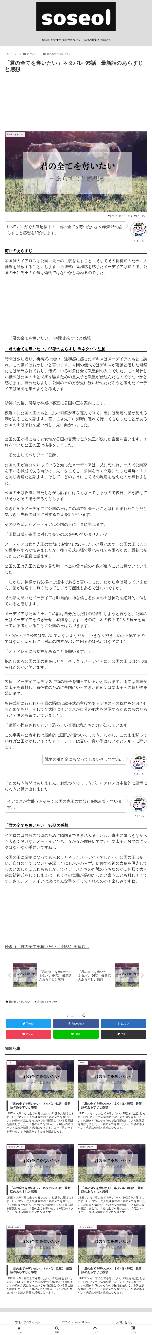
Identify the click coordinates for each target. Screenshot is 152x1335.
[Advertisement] (76, 103)
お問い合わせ (124, 1322)
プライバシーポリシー (76, 1322)
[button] (140, 718)
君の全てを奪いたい (19, 1001)
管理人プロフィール (27, 1322)
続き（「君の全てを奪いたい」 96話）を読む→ (47, 946)
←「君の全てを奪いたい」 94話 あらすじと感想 (48, 338)
